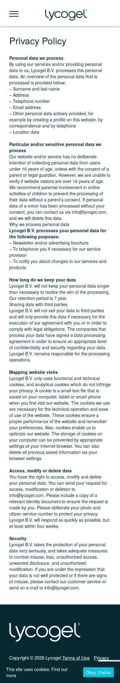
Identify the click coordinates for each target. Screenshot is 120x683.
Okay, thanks (98, 672)
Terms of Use (76, 657)
